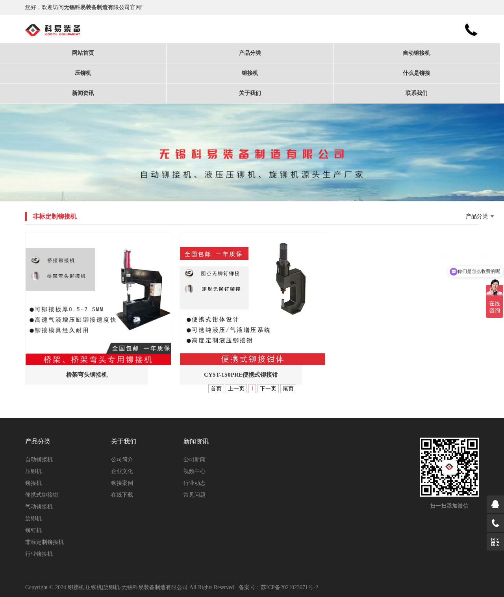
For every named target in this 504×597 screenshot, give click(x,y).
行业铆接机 (39, 554)
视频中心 (194, 471)
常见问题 (194, 495)
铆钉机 (33, 530)
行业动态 (194, 483)
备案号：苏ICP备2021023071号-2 (278, 587)
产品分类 (250, 53)
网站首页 (83, 53)
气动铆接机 (39, 507)
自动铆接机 (416, 53)
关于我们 (250, 93)
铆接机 (250, 73)
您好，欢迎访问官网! (84, 7)
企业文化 (122, 471)
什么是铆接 (416, 73)
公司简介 (122, 459)
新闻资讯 (83, 93)
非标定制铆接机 (44, 542)
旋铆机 (33, 518)
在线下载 (122, 495)
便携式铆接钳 (41, 495)
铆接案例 (122, 483)
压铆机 (83, 73)
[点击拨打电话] (495, 523)
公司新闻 (194, 459)
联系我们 (417, 93)
